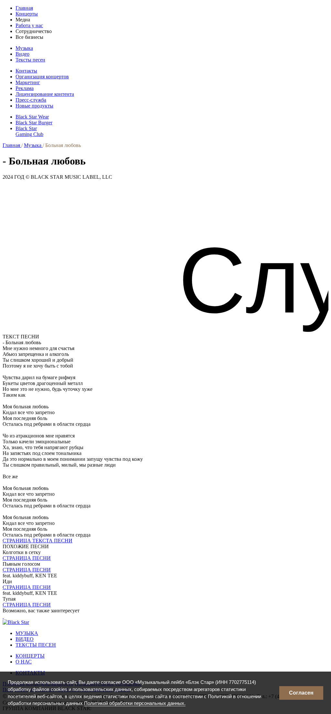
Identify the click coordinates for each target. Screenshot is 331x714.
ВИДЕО (25, 639)
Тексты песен (30, 59)
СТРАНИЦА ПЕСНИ (27, 558)
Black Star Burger (34, 122)
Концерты (27, 14)
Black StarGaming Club (29, 131)
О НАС (24, 661)
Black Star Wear (32, 116)
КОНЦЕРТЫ (30, 656)
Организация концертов (42, 76)
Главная (24, 8)
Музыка (24, 48)
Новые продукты (34, 105)
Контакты (26, 71)
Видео (22, 54)
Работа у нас (29, 25)
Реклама (25, 88)
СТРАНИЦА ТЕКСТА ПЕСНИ (37, 540)
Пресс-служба (31, 100)
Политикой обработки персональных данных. (135, 703)
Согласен (301, 693)
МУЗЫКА (27, 633)
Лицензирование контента (45, 94)
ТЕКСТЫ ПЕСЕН (36, 645)
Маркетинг (28, 82)
